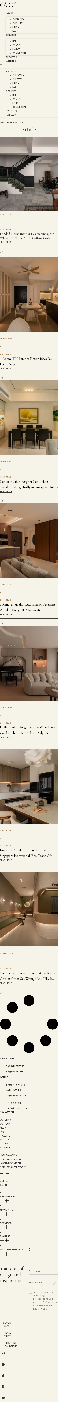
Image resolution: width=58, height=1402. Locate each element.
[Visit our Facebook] (3, 1366)
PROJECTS (11, 57)
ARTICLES (11, 61)
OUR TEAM (17, 23)
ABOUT (9, 12)
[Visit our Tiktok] (3, 1377)
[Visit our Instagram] (3, 1355)
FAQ (14, 31)
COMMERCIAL (19, 53)
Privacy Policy (40, 1309)
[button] (29, 65)
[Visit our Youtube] (3, 1400)
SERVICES (11, 35)
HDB (14, 41)
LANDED (16, 49)
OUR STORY (18, 19)
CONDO (16, 45)
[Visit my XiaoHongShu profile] (3, 1389)
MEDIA (15, 27)
